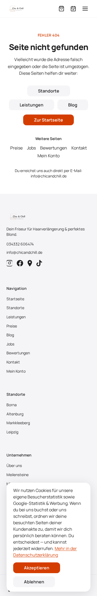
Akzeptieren (36, 568)
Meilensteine (17, 474)
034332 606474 (20, 244)
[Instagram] (9, 263)
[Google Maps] (29, 263)
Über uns (14, 465)
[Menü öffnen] (85, 8)
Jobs (31, 148)
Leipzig (12, 431)
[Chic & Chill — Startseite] (16, 8)
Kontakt (79, 148)
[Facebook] (20, 263)
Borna (11, 404)
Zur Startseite (48, 120)
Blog (72, 105)
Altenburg (14, 413)
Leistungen (31, 105)
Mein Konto (48, 156)
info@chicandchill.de (49, 176)
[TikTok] (39, 263)
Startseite (15, 298)
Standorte (48, 91)
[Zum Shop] (61, 8)
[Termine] (73, 8)
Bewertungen (53, 148)
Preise (16, 148)
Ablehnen (34, 582)
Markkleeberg (18, 422)
